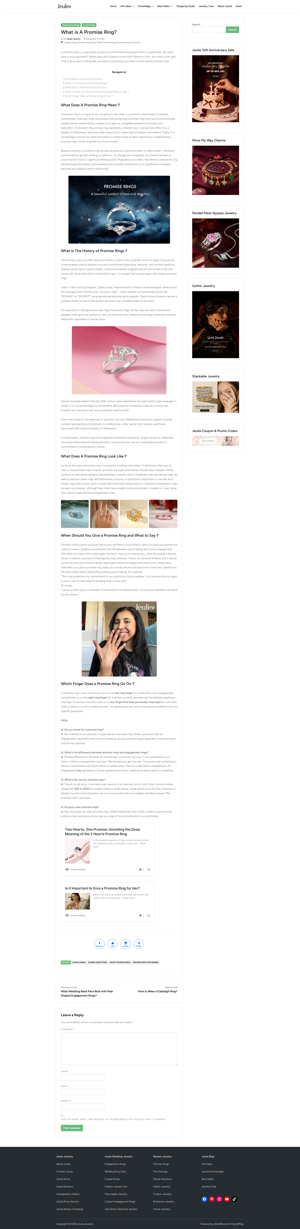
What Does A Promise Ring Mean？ (83, 78)
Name (64, 1071)
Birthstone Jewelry (163, 1201)
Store (239, 6)
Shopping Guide (185, 6)
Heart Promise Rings (107, 42)
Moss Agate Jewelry (116, 1194)
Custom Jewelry (162, 1194)
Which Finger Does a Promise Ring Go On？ (88, 96)
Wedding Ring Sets (115, 1171)
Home (113, 6)
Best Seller (164, 6)
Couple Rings (70, 42)
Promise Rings (89, 25)
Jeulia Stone (63, 1179)
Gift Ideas (125, 6)
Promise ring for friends (129, 42)
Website (66, 1101)
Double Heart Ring (87, 42)
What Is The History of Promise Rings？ (86, 83)
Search (196, 24)
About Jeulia (225, 6)
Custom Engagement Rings (120, 1201)
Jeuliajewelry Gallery (67, 1194)
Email (64, 1086)
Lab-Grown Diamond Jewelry (121, 1209)
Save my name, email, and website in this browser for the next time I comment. (113, 1119)
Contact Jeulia (64, 1171)
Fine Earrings (160, 1171)
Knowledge (144, 6)
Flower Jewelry (161, 1209)
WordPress (220, 1223)
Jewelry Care (206, 6)
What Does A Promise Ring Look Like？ (85, 87)
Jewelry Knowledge (70, 25)
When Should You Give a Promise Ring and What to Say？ (96, 91)
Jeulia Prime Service (67, 1201)
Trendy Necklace (162, 1179)
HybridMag (237, 1223)
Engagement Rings (115, 1164)
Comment (68, 1029)
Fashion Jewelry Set (116, 1186)
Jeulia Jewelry (74, 39)
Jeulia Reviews (64, 1186)
